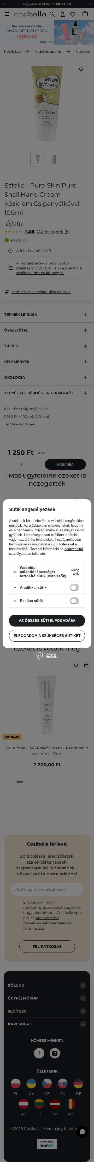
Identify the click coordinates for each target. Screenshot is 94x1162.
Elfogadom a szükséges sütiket (47, 636)
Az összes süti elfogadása (47, 620)
